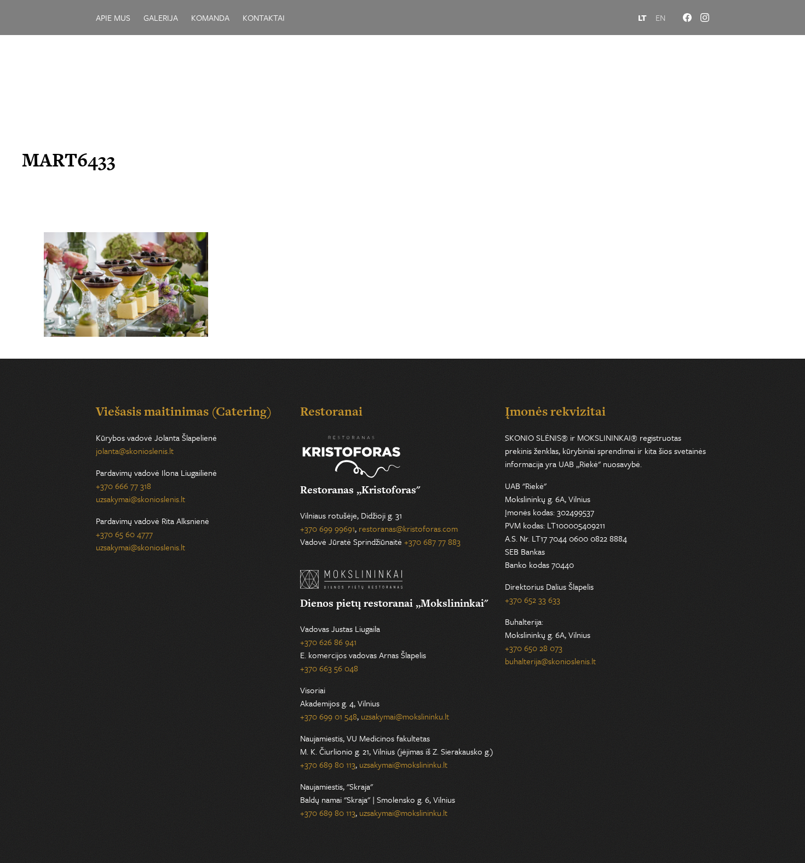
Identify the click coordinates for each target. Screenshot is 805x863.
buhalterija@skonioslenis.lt (550, 661)
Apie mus (113, 17)
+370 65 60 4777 (124, 534)
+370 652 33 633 (532, 600)
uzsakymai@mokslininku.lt (405, 716)
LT (642, 17)
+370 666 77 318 (123, 486)
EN (660, 17)
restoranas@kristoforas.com (408, 528)
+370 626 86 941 (328, 642)
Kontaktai (264, 17)
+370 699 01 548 (328, 716)
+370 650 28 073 (533, 648)
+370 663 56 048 (329, 668)
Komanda (210, 17)
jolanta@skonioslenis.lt (135, 451)
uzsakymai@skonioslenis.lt (140, 499)
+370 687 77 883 (432, 542)
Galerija (160, 17)
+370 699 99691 (327, 528)
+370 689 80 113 (327, 764)
